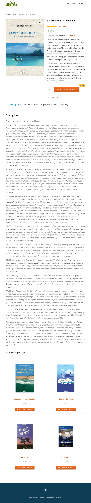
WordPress (58, 497)
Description (14, 104)
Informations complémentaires (41, 104)
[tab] (15, 104)
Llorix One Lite (34, 497)
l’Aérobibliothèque (73, 35)
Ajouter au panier (66, 89)
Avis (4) (64, 104)
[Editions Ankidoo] (12, 4)
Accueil (8, 14)
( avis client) (61, 26)
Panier (82, 4)
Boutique (71, 4)
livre (14, 14)
